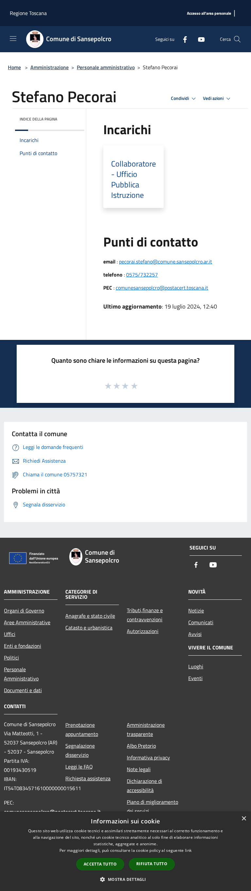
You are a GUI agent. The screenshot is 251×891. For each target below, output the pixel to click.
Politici (11, 657)
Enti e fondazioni (22, 646)
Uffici (9, 634)
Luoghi (195, 666)
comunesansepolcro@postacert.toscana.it (162, 288)
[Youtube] (198, 39)
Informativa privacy (148, 757)
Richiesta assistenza (87, 778)
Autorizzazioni (143, 631)
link (188, 850)
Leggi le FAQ (79, 767)
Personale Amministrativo (21, 673)
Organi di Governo (24, 610)
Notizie (196, 610)
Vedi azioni (214, 98)
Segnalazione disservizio (80, 750)
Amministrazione (49, 67)
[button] (125, 879)
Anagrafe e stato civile (90, 616)
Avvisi (195, 634)
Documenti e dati (23, 690)
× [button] (243, 818)
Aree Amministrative (27, 622)
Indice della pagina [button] (38, 119)
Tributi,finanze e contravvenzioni (145, 614)
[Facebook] (182, 39)
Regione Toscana (28, 13)
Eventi (195, 678)
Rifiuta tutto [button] (151, 864)
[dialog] (125, 851)
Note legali (139, 769)
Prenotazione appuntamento (81, 729)
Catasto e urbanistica (88, 627)
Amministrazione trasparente (146, 729)
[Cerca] (237, 39)
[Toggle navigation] (13, 38)
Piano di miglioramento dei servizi (152, 806)
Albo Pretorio (141, 746)
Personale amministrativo (106, 67)
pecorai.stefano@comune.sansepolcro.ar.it (165, 261)
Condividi (180, 98)
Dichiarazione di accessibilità (144, 785)
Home (14, 67)
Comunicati (200, 622)
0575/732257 (142, 274)
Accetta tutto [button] (100, 864)
